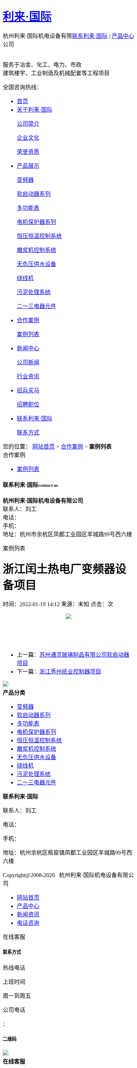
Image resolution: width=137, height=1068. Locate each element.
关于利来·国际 (34, 110)
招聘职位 (28, 404)
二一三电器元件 (36, 306)
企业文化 (28, 138)
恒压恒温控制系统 (39, 236)
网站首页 (43, 447)
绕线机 (25, 278)
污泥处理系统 (34, 292)
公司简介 (28, 124)
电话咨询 (28, 923)
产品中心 (123, 36)
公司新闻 (28, 362)
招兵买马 (28, 390)
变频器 (25, 180)
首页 (22, 101)
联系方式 (28, 433)
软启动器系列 (34, 194)
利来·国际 (27, 16)
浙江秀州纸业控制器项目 (70, 672)
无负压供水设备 (36, 264)
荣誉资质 (28, 152)
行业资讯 (28, 376)
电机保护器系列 (36, 222)
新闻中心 (28, 348)
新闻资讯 (28, 914)
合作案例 (28, 320)
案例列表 (28, 334)
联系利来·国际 (89, 36)
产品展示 (28, 166)
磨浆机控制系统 (36, 250)
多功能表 (28, 208)
